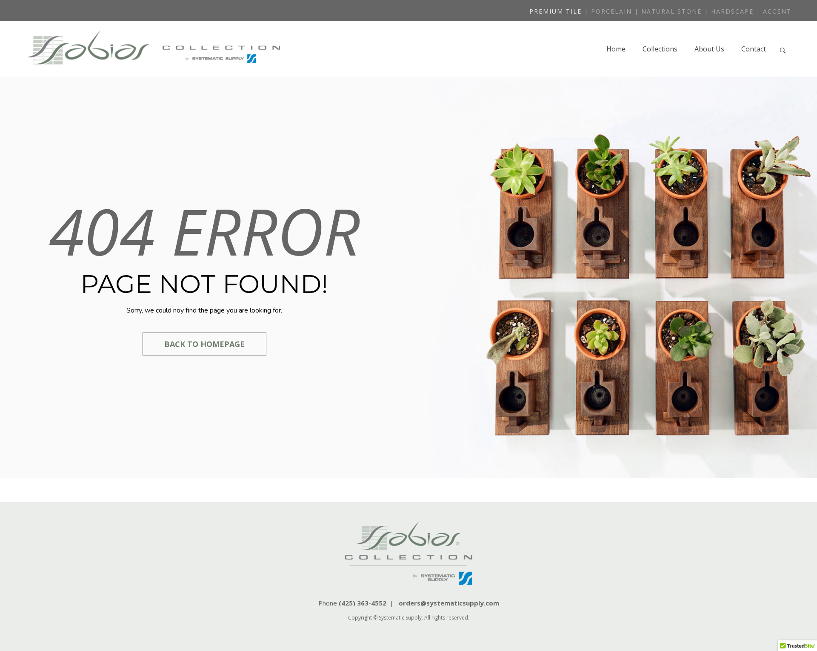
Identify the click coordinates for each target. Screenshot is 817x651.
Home (616, 49)
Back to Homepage (204, 344)
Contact (753, 49)
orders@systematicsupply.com (449, 603)
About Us (709, 49)
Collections (660, 49)
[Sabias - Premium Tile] (153, 49)
